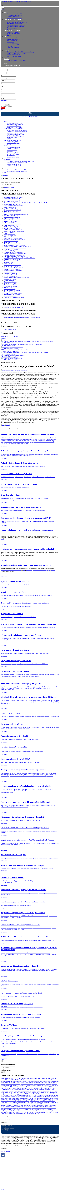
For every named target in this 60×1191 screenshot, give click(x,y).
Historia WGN (10, 42)
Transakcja (3, 71)
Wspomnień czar (11, 46)
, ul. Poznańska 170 (10, 225)
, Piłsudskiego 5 (10, 280)
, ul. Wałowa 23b (10, 208)
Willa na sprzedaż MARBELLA (34, 1113)
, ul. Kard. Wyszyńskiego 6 (13, 238)
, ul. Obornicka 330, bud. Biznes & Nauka (19, 258)
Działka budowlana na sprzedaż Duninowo (23, 1089)
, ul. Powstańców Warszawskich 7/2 (14, 205)
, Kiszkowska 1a (11, 249)
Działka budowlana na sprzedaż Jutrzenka (41, 1094)
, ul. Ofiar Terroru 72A (12, 265)
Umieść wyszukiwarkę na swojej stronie (17, 61)
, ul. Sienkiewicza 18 (15, 248)
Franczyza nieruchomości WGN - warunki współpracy (20, 52)
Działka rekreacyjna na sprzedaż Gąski (10, 1096)
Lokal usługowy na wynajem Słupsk (40, 1086)
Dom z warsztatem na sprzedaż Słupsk (43, 1084)
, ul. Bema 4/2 (10, 279)
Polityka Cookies (5, 1151)
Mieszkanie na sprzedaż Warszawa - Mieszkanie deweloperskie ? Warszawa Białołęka (26, 1099)
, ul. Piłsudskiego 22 (11, 227)
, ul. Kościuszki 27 (13, 270)
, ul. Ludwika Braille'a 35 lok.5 (13, 267)
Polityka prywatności (9, 1128)
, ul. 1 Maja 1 (9, 272)
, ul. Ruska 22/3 (12, 294)
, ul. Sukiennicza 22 (12, 273)
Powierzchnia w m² (5, 88)
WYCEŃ (6, 63)
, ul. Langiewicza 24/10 (12, 276)
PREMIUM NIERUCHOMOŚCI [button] (12, 30)
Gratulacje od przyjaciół (13, 47)
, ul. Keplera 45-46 (10, 296)
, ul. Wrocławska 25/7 (15, 245)
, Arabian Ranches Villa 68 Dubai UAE (22, 317)
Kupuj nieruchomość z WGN (14, 16)
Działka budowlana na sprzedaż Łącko (10, 1082)
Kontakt (6, 1130)
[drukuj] (7, 425)
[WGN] (16, 1)
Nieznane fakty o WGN (13, 44)
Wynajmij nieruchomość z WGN (15, 15)
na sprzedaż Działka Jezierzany (26, 1084)
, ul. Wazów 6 (9, 262)
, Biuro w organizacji (11, 211)
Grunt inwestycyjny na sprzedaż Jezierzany (14, 1113)
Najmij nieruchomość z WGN (14, 18)
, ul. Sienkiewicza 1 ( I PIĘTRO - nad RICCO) (18, 246)
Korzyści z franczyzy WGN (14, 56)
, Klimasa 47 (9, 291)
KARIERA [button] (6, 59)
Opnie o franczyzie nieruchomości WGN (17, 53)
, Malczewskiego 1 (11, 221)
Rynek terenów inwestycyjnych (14, 23)
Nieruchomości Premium (13, 32)
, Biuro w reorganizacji (11, 212)
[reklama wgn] (3, 338)
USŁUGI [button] (6, 12)
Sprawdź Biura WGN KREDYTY (9, 336)
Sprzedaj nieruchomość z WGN (15, 13)
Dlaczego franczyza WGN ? (14, 54)
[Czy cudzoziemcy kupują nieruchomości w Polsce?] (14, 370)
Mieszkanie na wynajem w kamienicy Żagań (18, 1112)
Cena (2, 81)
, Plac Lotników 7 (10, 275)
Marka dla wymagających (13, 37)
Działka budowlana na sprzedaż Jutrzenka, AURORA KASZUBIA (29, 1084)
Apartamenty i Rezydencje (13, 33)
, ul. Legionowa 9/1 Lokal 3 (13, 197)
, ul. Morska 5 (8, 263)
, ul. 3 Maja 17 (10, 236)
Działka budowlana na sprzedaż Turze (38, 1112)
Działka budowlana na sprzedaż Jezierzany (35, 1092)
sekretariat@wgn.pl (9, 187)
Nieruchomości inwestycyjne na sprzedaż (17, 22)
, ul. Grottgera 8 (9, 234)
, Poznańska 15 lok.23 (12, 215)
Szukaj (7, 104)
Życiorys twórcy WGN (12, 43)
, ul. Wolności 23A (10, 235)
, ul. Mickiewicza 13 (10, 207)
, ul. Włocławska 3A (10, 222)
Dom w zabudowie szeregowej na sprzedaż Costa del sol (37, 1079)
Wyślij (2, 1072)
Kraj (2, 74)
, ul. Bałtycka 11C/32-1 (12, 224)
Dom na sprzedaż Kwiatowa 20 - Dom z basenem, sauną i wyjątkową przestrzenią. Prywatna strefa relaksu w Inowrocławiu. (28, 1110)
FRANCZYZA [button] (7, 50)
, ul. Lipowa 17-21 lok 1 (11, 218)
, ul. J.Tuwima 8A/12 (11, 266)
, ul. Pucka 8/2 (10, 286)
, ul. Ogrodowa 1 (10, 283)
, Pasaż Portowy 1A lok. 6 (12, 210)
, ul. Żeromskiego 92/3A (12, 259)
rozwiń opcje (4, 100)
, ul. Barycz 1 (9, 287)
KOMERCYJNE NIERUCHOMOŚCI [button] (13, 19)
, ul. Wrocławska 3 (11, 241)
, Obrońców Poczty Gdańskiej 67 (14, 297)
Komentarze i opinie (12, 28)
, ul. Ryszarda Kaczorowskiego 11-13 (15, 252)
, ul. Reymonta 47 (11, 260)
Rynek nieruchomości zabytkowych (16, 25)
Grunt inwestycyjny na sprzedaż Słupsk (20, 1094)
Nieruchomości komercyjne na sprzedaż (17, 20)
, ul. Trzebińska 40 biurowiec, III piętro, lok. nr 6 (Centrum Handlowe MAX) (26, 203)
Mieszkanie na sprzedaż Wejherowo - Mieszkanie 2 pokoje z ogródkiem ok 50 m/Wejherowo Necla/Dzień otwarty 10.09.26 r (28, 1105)
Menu (2, 109)
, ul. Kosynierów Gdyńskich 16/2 (16, 214)
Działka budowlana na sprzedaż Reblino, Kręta (21, 1088)
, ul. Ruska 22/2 (13, 293)
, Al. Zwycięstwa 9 (10, 282)
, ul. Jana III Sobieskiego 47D (14, 231)
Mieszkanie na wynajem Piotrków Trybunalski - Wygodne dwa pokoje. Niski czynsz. (28, 1104)
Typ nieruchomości (5, 68)
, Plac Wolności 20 (10, 242)
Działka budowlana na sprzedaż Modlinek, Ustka (24, 1095)
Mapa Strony (7, 1129)
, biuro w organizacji (17, 200)
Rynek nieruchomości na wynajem (15, 26)
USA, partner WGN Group (6, 319)
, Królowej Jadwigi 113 (12, 228)
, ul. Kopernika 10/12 (12, 204)
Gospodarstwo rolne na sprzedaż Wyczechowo (12, 1091)
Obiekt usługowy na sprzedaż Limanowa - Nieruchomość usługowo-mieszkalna (39, 1081)
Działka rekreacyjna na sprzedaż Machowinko (33, 1078)
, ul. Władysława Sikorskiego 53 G (15, 239)
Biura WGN (5, 175)
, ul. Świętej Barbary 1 (12, 217)
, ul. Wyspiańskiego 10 (12, 201)
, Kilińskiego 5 (10, 251)
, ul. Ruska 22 (9, 289)
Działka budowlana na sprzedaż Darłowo (20, 1086)
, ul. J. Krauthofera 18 (14, 256)
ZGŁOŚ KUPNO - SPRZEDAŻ (12, 66)
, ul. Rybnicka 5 (12, 243)
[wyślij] (3, 425)
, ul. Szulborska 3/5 (11, 284)
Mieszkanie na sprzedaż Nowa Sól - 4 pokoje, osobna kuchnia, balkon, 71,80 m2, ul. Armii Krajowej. (28, 1107)
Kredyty (9, 29)
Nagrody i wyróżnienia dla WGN (15, 39)
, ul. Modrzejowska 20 (12, 269)
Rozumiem (3, 1148)
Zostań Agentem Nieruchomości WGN (16, 60)
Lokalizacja (3, 77)
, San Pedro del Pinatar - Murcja (13, 307)
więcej (2, 1059)
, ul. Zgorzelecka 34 (12, 198)
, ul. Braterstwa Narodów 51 (13, 229)
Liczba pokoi (4, 92)
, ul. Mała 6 (8, 219)
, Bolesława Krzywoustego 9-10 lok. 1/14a (16, 277)
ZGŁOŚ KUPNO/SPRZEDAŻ (30, 116)
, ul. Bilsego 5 (9, 232)
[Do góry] (2, 1133)
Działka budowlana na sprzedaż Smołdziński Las (13, 1092)
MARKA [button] (6, 36)
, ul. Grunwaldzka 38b (15, 253)
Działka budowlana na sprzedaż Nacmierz (11, 1078)
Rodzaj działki (4, 97)
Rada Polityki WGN (12, 40)
